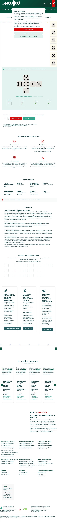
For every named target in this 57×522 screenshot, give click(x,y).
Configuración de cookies (28, 36)
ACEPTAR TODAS (28, 29)
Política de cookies (35, 26)
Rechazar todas (28, 33)
